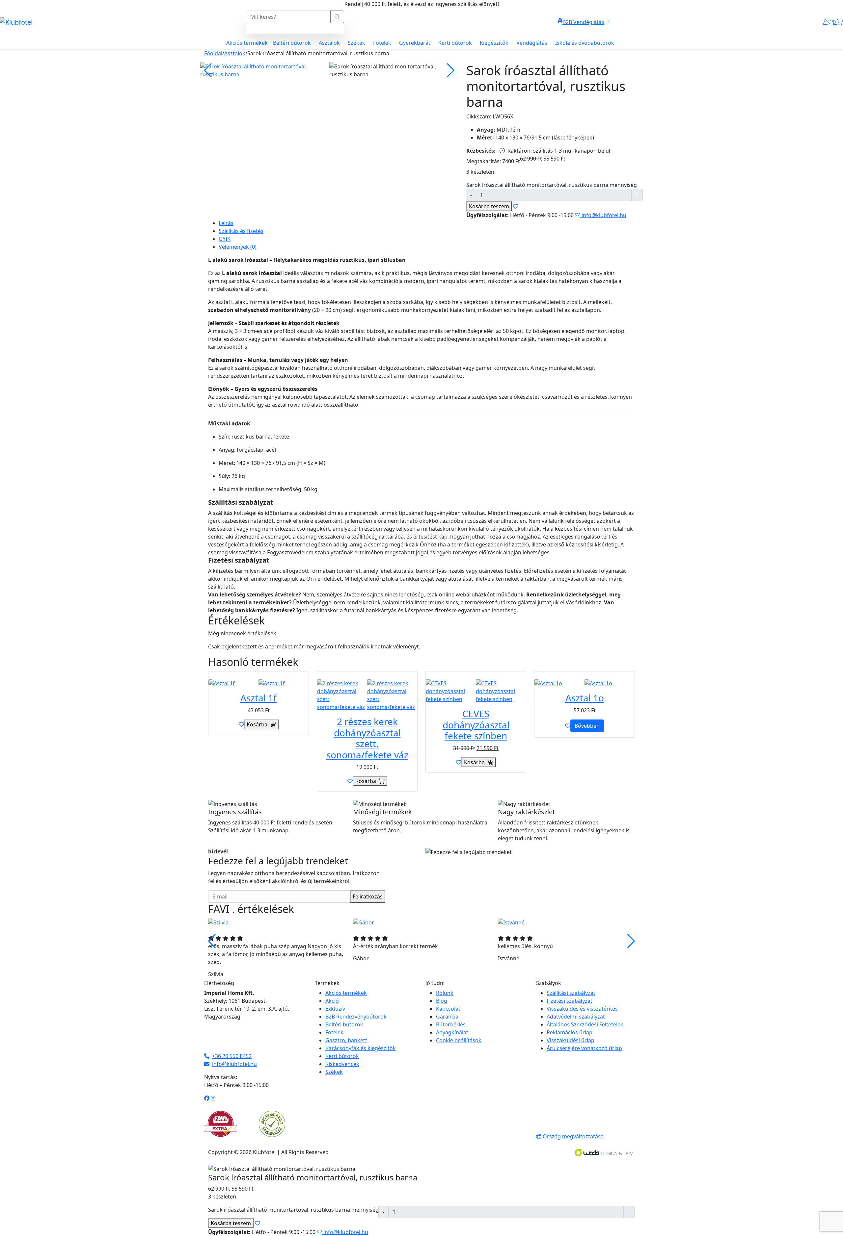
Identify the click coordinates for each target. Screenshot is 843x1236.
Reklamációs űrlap (569, 1032)
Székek (356, 42)
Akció (332, 1000)
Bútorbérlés (451, 1024)
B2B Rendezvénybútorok (356, 1016)
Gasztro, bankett (346, 1040)
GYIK (225, 238)
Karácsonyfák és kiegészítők (360, 1048)
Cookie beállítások (458, 1040)
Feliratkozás (368, 896)
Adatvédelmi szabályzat (576, 1016)
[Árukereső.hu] (272, 1123)
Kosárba (489, 206)
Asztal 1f (258, 698)
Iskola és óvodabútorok (584, 42)
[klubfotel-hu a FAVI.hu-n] (220, 1123)
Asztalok (329, 42)
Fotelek (382, 42)
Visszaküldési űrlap (570, 1040)
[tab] (427, 223)
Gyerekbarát (414, 42)
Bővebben (587, 725)
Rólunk (444, 992)
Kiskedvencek (342, 1064)
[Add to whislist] (515, 206)
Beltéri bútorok (292, 42)
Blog (441, 1000)
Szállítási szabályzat (571, 992)
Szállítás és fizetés (241, 231)
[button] (631, 941)
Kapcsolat (448, 1008)
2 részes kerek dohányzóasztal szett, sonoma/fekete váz (367, 738)
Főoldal (213, 53)
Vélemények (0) (238, 246)
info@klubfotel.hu (603, 215)
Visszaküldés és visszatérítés (582, 1008)
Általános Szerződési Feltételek (585, 1024)
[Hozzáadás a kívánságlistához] (241, 724)
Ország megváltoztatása (572, 1136)
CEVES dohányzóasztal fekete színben (476, 724)
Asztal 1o (584, 698)
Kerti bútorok (455, 42)
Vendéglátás (531, 42)
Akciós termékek (247, 42)
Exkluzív (335, 1008)
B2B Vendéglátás (583, 22)
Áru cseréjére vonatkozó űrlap (584, 1048)
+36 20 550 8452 (232, 1056)
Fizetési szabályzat (569, 1000)
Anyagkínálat (452, 1032)
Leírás (226, 223)
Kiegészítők (494, 42)
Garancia (447, 1016)
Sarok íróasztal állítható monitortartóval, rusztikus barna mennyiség (551, 185)
